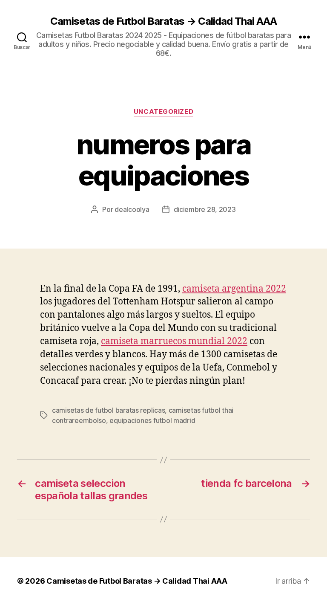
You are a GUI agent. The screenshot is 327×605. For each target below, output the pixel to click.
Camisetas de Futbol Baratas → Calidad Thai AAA (163, 21)
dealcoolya (132, 209)
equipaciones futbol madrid (152, 420)
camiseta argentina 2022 (234, 289)
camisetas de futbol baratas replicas (108, 410)
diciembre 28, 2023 (205, 209)
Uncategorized (163, 112)
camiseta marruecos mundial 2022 (174, 341)
